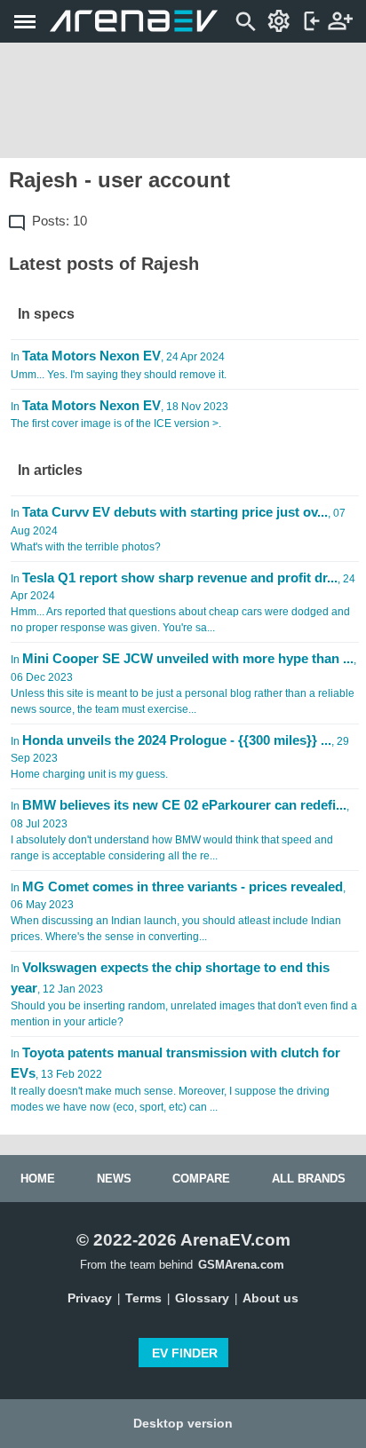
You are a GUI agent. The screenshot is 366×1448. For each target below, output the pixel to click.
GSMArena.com (241, 1264)
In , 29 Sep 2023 (180, 756)
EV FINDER (185, 1353)
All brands (309, 1178)
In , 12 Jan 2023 (184, 994)
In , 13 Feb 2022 (175, 1079)
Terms (143, 1298)
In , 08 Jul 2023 (180, 829)
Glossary (202, 1298)
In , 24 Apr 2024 (119, 364)
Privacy (90, 1298)
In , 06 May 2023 (178, 911)
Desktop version (183, 1423)
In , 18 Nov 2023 (119, 414)
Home (37, 1178)
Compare (201, 1178)
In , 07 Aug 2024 (178, 528)
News (114, 1178)
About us (270, 1298)
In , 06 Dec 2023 (183, 683)
